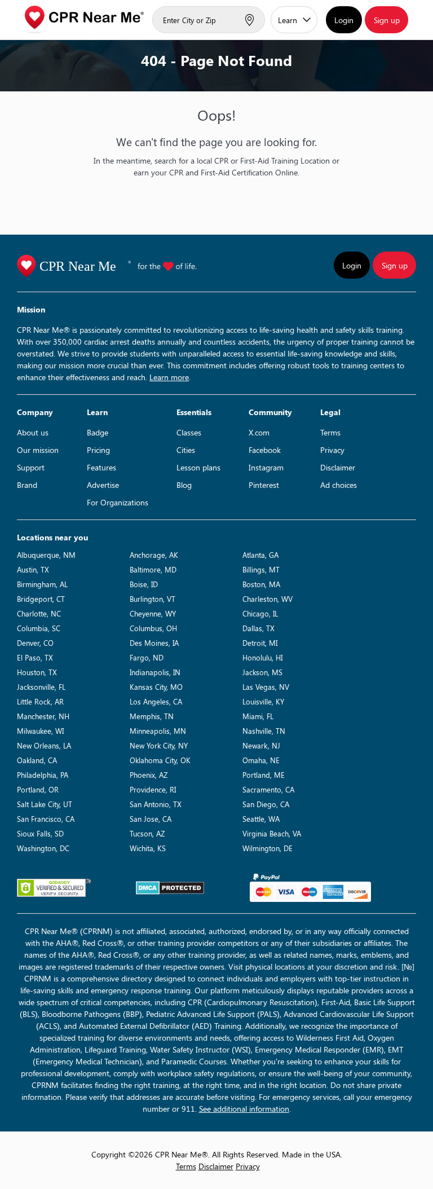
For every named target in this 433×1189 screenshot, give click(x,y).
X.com (259, 432)
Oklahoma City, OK (160, 760)
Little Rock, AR (40, 701)
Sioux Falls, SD (40, 833)
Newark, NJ (261, 745)
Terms (330, 432)
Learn (287, 20)
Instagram (266, 467)
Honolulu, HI (262, 657)
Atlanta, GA (260, 555)
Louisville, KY (263, 701)
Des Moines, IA (154, 643)
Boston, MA (261, 584)
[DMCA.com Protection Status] (170, 888)
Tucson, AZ (147, 833)
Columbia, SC (38, 628)
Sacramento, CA (268, 789)
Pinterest (264, 484)
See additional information (244, 1108)
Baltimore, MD (153, 569)
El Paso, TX (35, 657)
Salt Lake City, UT (44, 804)
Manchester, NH (43, 716)
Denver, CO (35, 643)
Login (344, 20)
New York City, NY (159, 745)
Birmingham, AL (42, 584)
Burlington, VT (152, 599)
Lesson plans (198, 467)
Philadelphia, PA (42, 775)
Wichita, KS (148, 848)
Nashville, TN (263, 731)
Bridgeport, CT (41, 599)
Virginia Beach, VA (271, 833)
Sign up (387, 20)
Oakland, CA (37, 760)
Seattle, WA (261, 819)
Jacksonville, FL (41, 687)
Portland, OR (38, 789)
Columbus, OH (153, 628)
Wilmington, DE (267, 848)
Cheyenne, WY (153, 613)
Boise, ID (144, 584)
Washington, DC (43, 848)
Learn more (169, 377)
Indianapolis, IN (155, 672)
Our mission (38, 449)
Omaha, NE (261, 760)
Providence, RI (153, 789)
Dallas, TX (258, 628)
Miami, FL (257, 716)
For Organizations (117, 502)
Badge (97, 432)
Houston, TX (37, 672)
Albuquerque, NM (46, 555)
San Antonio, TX (156, 804)
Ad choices (338, 484)
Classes (188, 432)
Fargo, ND (147, 657)
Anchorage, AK (154, 555)
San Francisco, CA (45, 819)
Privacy (332, 449)
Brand (27, 484)
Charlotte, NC (39, 613)
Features (101, 467)
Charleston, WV (267, 599)
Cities (185, 449)
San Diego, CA (265, 804)
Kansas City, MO (156, 687)
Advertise (103, 484)
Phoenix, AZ (148, 775)
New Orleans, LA (44, 745)
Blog (184, 484)
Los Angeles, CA (156, 701)
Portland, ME (263, 775)
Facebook (265, 449)
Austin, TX (33, 569)
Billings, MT (261, 569)
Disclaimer (337, 467)
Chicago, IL (260, 613)
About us (32, 432)
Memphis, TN (152, 716)
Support (31, 467)
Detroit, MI (259, 643)
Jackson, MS (262, 672)
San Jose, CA (150, 819)
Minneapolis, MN (158, 731)
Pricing (98, 449)
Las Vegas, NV (265, 687)
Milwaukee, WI (40, 731)
